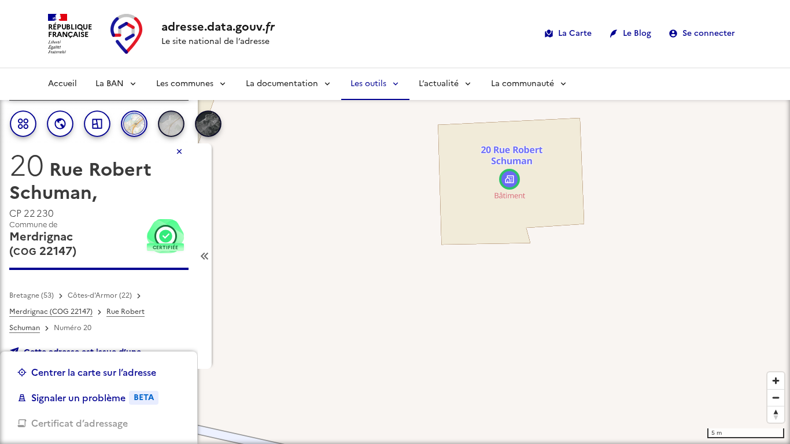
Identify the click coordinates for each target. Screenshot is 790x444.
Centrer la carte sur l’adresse (93, 372)
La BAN (109, 83)
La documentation (282, 83)
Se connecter (708, 33)
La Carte (575, 33)
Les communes (184, 83)
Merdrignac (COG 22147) (51, 311)
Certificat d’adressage (79, 423)
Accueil (62, 83)
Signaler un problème (92, 398)
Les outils (368, 83)
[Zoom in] (775, 380)
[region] (395, 256)
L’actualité (439, 83)
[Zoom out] (775, 397)
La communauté (522, 83)
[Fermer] (179, 151)
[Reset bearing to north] (775, 414)
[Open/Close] (205, 256)
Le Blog (637, 33)
